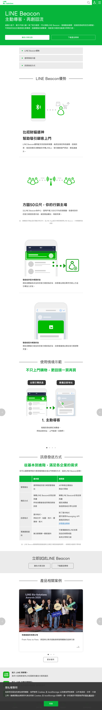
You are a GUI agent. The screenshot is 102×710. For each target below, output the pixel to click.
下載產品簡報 (73, 37)
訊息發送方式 (30, 65)
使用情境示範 (30, 58)
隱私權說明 (89, 695)
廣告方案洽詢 (27, 37)
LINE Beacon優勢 (32, 50)
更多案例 (50, 659)
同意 (51, 703)
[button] (46, 447)
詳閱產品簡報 (64, 523)
